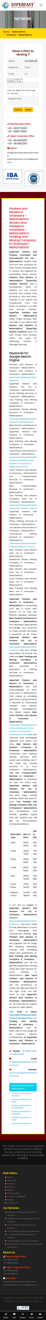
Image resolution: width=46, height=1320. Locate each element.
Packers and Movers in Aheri (21, 1100)
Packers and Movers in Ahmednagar (21, 1106)
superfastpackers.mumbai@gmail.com (20, 1285)
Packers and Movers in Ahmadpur (21, 1112)
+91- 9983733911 (17, 131)
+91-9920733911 (28, 1051)
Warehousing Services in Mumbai (22, 1240)
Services (11, 1183)
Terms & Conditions (16, 1196)
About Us (11, 1180)
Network (11, 1186)
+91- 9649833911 (17, 140)
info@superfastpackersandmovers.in (19, 1281)
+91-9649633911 (10, 1273)
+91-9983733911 (16, 1054)
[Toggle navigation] (41, 5)
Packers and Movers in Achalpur (21, 1094)
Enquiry (10, 1199)
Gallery (10, 1190)
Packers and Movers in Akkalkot (21, 1124)
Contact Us (12, 1202)
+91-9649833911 (10, 1270)
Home (6, 31)
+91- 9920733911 (17, 128)
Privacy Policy (13, 1193)
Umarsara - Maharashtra (19, 34)
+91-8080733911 (10, 1262)
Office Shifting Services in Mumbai (23, 1231)
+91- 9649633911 (17, 143)
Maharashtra (18, 31)
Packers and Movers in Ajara (21, 1118)
